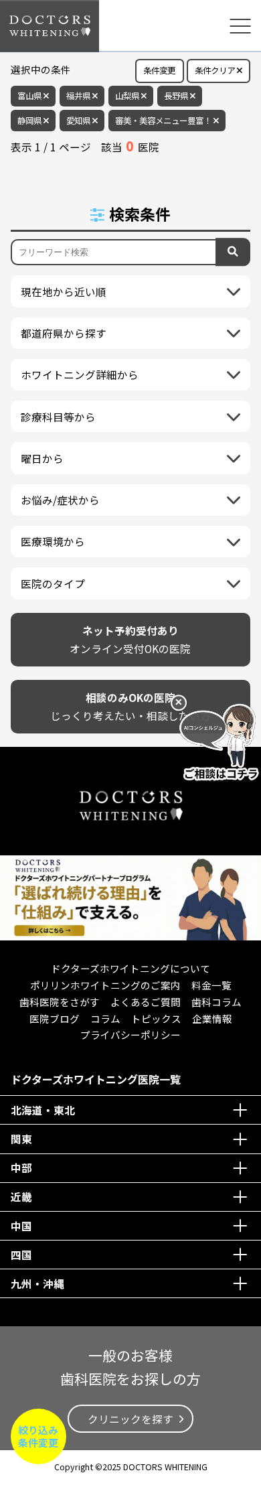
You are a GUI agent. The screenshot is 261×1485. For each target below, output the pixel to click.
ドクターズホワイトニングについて (130, 968)
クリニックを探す (130, 1418)
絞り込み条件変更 (38, 1436)
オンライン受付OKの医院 (130, 639)
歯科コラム (216, 1002)
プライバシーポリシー (130, 1035)
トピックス (156, 1018)
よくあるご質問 (145, 1002)
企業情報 (212, 1018)
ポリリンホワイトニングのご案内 (105, 985)
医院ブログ (54, 1018)
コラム (105, 1018)
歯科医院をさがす (59, 1002)
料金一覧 (211, 985)
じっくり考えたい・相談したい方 (130, 706)
